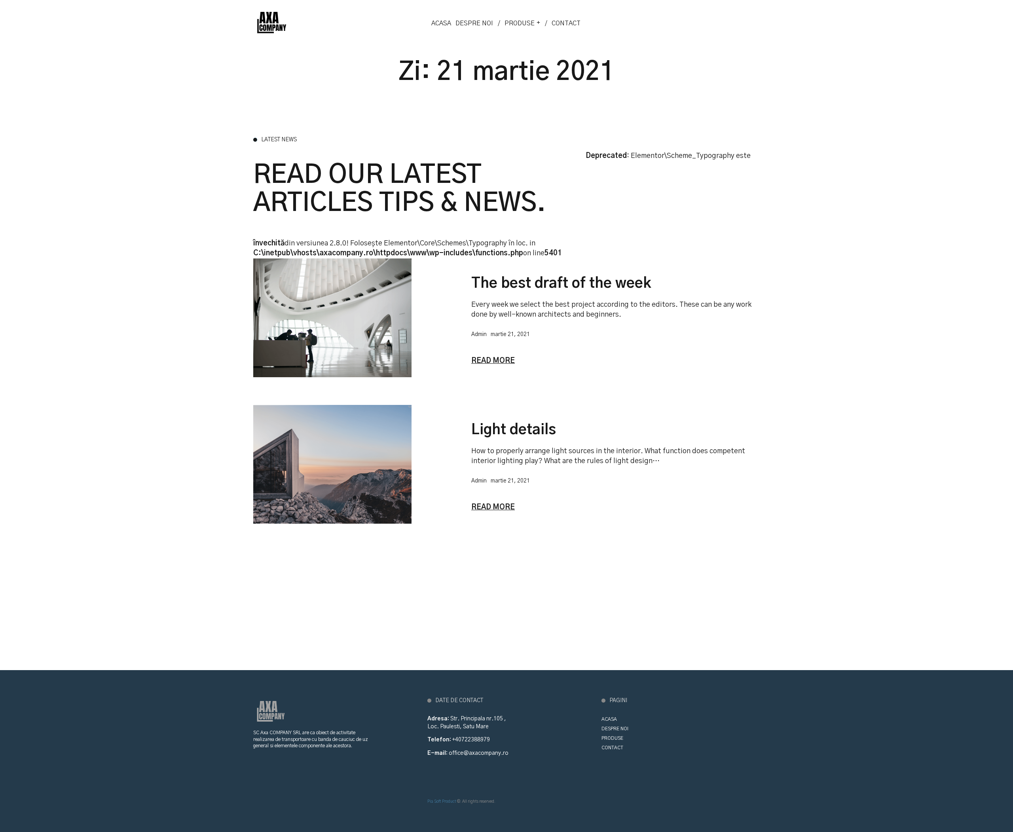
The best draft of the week (561, 283)
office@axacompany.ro (478, 753)
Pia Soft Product (441, 802)
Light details (513, 430)
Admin (479, 334)
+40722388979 (471, 740)
